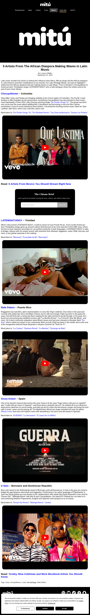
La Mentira (43, 328)
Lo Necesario (29, 415)
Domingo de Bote (57, 328)
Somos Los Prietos (79, 113)
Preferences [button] (51, 603)
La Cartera (17, 328)
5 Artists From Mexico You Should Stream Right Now (40, 184)
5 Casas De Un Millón (46, 415)
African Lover (6, 411)
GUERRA (17, 415)
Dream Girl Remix (20, 503)
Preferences (25, 608)
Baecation (43, 237)
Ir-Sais (5, 485)
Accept (64, 608)
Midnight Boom (36, 503)
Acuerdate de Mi (30, 237)
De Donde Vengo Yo (59, 102)
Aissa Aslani (8, 398)
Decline (45, 608)
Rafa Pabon (8, 307)
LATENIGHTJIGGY (12, 220)
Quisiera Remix (30, 328)
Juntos (48, 503)
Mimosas (17, 237)
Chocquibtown (9, 93)
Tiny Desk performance (60, 113)
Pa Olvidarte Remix (41, 113)
